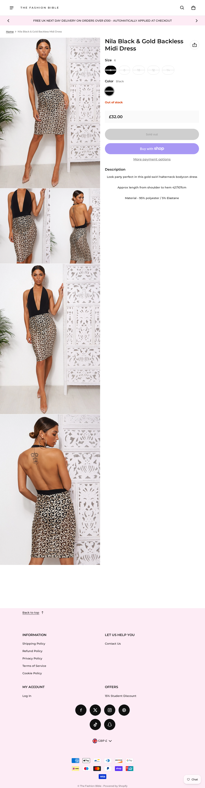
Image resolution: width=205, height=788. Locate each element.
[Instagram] (109, 710)
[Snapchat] (109, 724)
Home (10, 31)
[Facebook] (80, 710)
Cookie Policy (32, 673)
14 (168, 70)
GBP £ (102, 741)
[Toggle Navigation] (11, 7)
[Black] (109, 91)
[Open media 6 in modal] (50, 489)
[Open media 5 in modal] (50, 339)
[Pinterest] (124, 710)
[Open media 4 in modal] (75, 226)
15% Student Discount (120, 696)
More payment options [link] (152, 159)
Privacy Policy (32, 658)
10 (138, 70)
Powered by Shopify (115, 785)
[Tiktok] (95, 724)
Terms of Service (34, 666)
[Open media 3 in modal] (25, 226)
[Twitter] (95, 710)
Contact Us (113, 643)
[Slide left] (8, 20)
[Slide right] (196, 20)
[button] (182, 7)
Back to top (30, 612)
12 (153, 70)
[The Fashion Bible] (40, 7)
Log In (26, 696)
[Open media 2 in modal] (50, 113)
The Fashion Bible (90, 785)
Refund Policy (32, 651)
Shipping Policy (33, 643)
